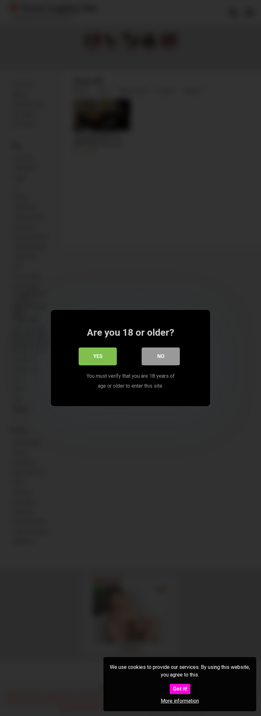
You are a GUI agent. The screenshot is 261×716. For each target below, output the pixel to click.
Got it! (180, 689)
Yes (97, 356)
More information (180, 701)
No (161, 356)
